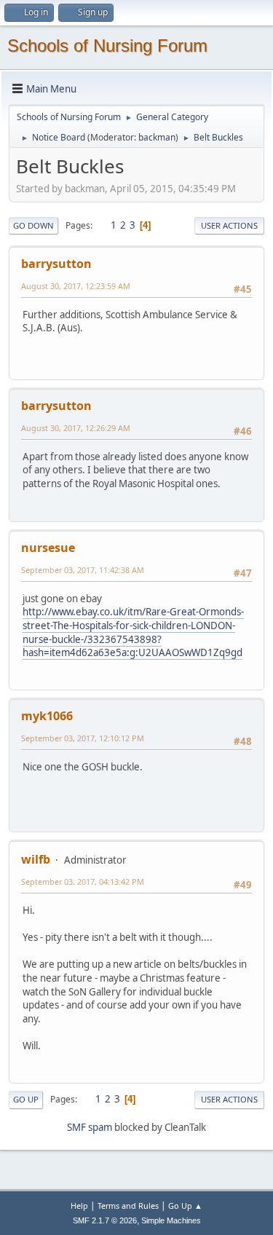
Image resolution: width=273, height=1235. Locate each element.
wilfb (35, 859)
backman (156, 137)
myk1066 (47, 716)
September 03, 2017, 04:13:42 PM (82, 881)
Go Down (33, 225)
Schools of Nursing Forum (107, 45)
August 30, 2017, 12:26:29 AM (75, 427)
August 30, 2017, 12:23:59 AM (75, 285)
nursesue (48, 548)
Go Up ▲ (185, 1205)
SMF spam (89, 1127)
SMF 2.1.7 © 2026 (105, 1220)
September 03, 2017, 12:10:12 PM (82, 738)
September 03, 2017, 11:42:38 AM (82, 569)
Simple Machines (171, 1220)
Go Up (26, 1099)
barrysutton (56, 264)
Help (79, 1205)
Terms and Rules (128, 1205)
